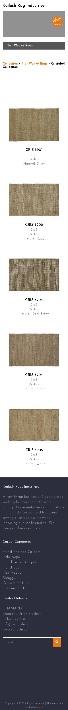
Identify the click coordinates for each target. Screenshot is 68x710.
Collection (10, 63)
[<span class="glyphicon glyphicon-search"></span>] (57, 642)
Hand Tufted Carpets (20, 562)
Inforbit (40, 707)
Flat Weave (12, 573)
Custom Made (14, 588)
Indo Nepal (12, 557)
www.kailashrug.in (17, 629)
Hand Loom (12, 567)
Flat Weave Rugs (34, 63)
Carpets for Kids (16, 583)
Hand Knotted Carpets (21, 552)
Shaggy (9, 578)
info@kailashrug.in (18, 624)
